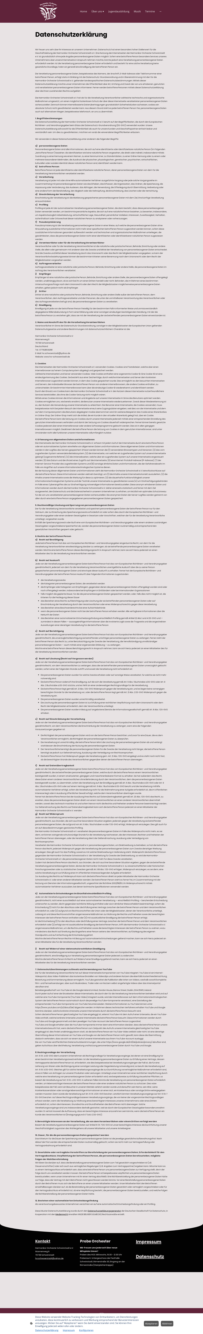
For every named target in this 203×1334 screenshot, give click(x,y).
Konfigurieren (86, 1330)
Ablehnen (167, 1323)
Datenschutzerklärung (46, 1330)
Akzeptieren (151, 1323)
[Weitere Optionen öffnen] (160, 11)
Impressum (69, 1330)
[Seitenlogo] (48, 11)
